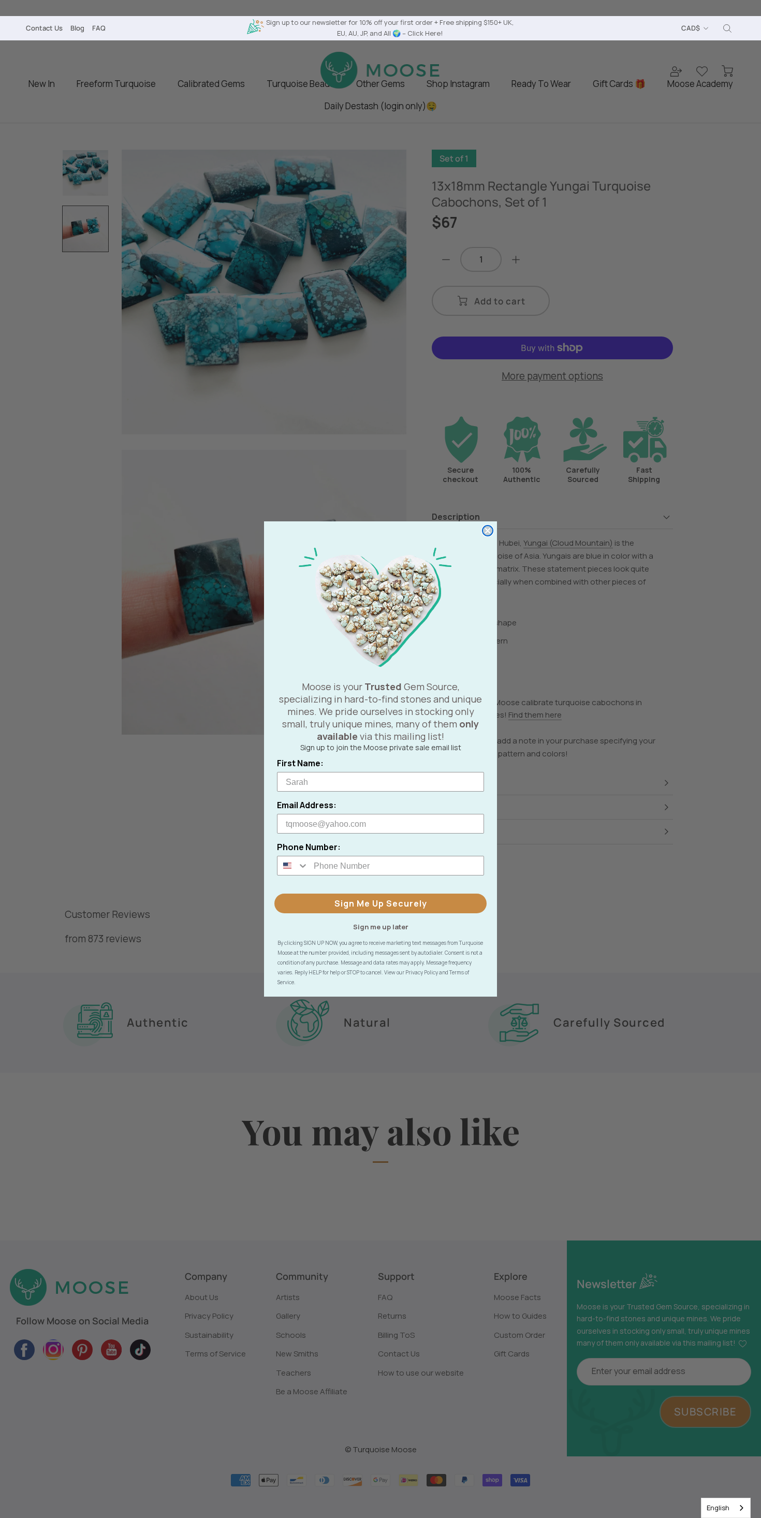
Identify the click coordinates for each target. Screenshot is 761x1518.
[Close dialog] (487, 531)
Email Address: (306, 805)
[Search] (727, 28)
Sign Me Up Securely (380, 903)
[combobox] (726, 1508)
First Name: (300, 763)
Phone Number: (309, 847)
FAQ (99, 28)
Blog (77, 28)
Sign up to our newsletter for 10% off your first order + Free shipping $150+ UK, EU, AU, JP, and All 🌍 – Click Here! (390, 28)
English (718, 1507)
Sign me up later (380, 926)
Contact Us (44, 28)
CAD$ (690, 28)
